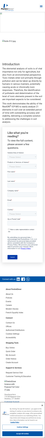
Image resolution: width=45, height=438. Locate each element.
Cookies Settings (22, 427)
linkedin (18, 279)
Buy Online (10, 348)
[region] (22, 420)
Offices (8, 326)
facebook (23, 279)
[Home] (7, 7)
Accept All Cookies (22, 434)
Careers (9, 305)
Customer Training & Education (18, 376)
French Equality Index (14, 312)
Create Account (12, 362)
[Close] (42, 405)
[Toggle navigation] (41, 6)
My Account (10, 355)
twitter (28, 279)
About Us (9, 294)
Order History (11, 359)
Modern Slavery (12, 309)
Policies (9, 298)
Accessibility (11, 337)
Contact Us (10, 323)
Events (8, 301)
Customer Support (11, 402)
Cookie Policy (14, 422)
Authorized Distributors (15, 330)
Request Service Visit (14, 373)
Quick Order (10, 351)
